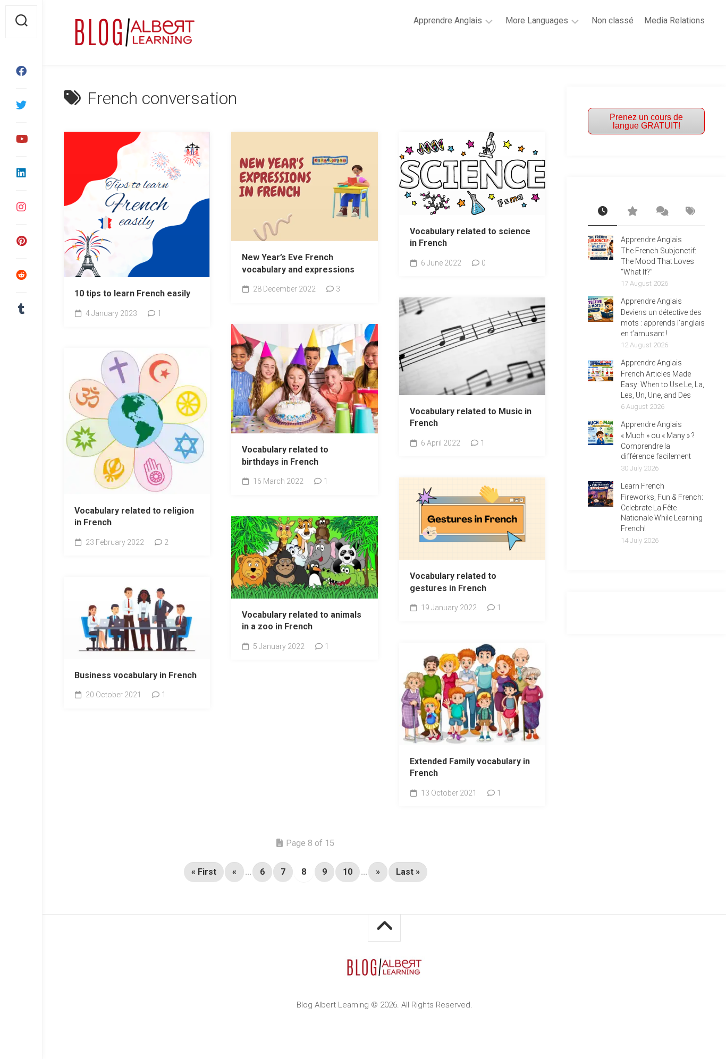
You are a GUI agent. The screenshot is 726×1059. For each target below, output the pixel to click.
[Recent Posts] (602, 212)
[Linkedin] (21, 173)
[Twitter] (21, 105)
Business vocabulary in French (135, 675)
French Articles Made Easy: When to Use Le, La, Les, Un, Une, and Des (662, 384)
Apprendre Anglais (447, 20)
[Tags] (690, 212)
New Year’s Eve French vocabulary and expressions (298, 263)
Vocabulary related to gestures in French (453, 582)
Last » (408, 872)
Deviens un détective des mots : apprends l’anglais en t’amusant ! (663, 322)
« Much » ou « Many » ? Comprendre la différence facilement (658, 445)
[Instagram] (21, 207)
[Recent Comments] (661, 212)
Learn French (642, 486)
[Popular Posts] (631, 212)
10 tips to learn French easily (132, 293)
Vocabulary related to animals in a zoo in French (301, 621)
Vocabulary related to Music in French (470, 417)
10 (347, 872)
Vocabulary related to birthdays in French (285, 456)
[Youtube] (21, 139)
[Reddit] (21, 275)
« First (203, 872)
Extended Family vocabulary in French (470, 767)
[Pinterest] (21, 241)
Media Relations (674, 20)
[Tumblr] (21, 309)
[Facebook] (21, 71)
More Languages (536, 20)
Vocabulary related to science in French (470, 237)
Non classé (613, 20)
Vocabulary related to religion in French (134, 517)
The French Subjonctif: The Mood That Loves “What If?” (658, 261)
